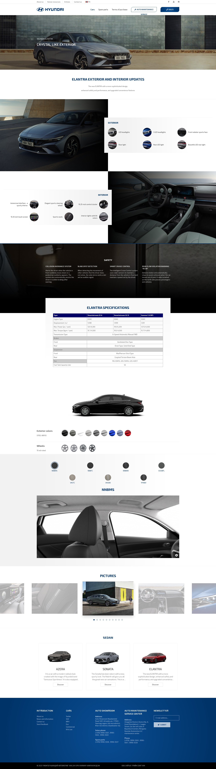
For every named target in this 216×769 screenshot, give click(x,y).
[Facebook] (168, 2)
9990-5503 (104, 735)
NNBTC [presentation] (90, 471)
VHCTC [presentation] (72, 483)
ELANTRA (155, 669)
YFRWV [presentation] (143, 483)
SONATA (108, 669)
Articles (67, 2)
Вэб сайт (125, 766)
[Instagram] (178, 2)
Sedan (68, 716)
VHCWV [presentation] (108, 483)
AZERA (60, 669)
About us (40, 2)
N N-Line (69, 729)
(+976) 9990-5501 (102, 733)
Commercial (70, 727)
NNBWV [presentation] (126, 471)
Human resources (53, 2)
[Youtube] (173, 2)
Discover (60, 685)
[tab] (54, 467)
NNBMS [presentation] (54, 471)
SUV (67, 719)
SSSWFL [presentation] (161, 471)
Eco (67, 724)
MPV (67, 722)
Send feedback (42, 724)
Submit (163, 725)
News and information (45, 719)
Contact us (78, 2)
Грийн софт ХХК (138, 766)
